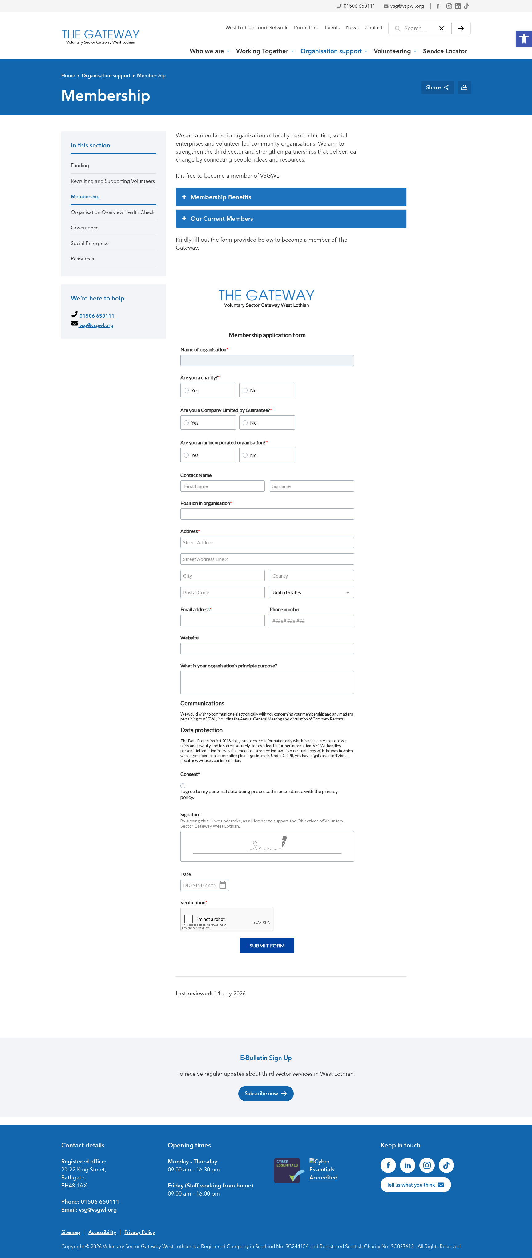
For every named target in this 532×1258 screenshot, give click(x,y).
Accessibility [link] (102, 1232)
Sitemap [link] (70, 1232)
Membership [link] (151, 75)
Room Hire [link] (306, 27)
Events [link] (332, 27)
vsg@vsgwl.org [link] (407, 6)
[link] (524, 39)
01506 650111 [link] (359, 6)
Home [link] (68, 75)
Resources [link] (82, 259)
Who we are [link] (207, 51)
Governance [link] (85, 228)
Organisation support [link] (331, 51)
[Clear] (441, 28)
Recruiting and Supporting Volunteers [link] (113, 181)
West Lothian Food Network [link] (256, 27)
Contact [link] (373, 27)
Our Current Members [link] (222, 218)
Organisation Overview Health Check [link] (113, 212)
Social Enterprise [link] (90, 243)
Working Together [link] (262, 51)
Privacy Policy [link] (139, 1232)
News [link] (352, 27)
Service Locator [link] (445, 51)
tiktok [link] (466, 6)
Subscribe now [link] (261, 1093)
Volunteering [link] (392, 51)
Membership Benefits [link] (221, 197)
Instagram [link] (449, 6)
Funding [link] (80, 165)
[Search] (461, 28)
